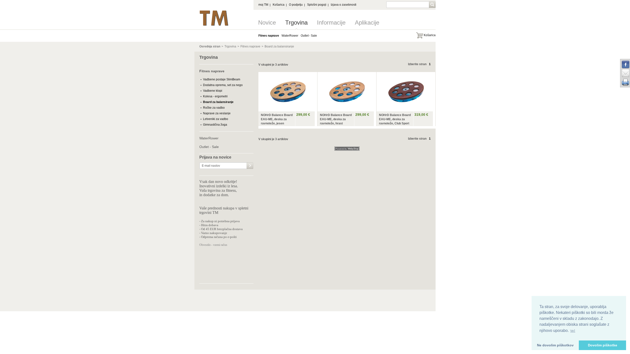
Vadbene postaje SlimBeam (221, 79)
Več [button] (572, 331)
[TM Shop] (214, 12)
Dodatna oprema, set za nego (223, 85)
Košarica (278, 4)
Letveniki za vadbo (215, 119)
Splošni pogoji (316, 4)
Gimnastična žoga (215, 124)
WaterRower (209, 138)
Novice (267, 22)
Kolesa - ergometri (215, 96)
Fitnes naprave (250, 46)
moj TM (263, 4)
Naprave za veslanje (217, 113)
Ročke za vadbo (214, 107)
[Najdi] (433, 5)
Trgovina (296, 22)
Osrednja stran (209, 46)
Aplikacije (367, 22)
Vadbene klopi (212, 90)
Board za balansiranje (279, 46)
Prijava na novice (215, 157)
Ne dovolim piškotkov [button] (555, 345)
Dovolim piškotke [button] (602, 345)
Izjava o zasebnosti (343, 4)
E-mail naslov (211, 165)
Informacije (331, 22)
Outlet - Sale (209, 147)
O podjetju (296, 4)
